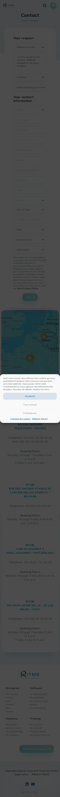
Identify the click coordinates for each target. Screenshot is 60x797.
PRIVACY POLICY (40, 419)
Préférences (30, 413)
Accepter (30, 396)
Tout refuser (30, 404)
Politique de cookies (20, 419)
